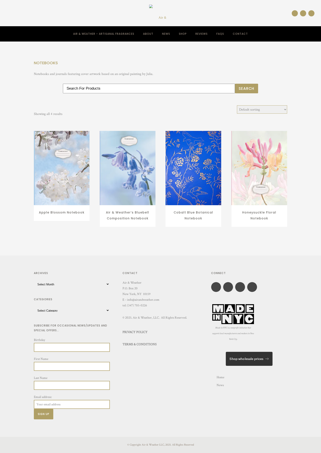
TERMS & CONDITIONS (140, 344)
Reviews (201, 34)
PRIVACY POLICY (135, 332)
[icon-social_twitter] (253, 287)
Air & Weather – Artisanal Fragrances (103, 34)
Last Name (40, 378)
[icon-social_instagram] (296, 13)
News (166, 34)
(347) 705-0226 (137, 305)
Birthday (39, 340)
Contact (240, 34)
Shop (183, 34)
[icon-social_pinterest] (311, 13)
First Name (41, 359)
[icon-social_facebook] (304, 13)
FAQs (220, 34)
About (148, 34)
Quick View (61, 200)
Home (220, 377)
